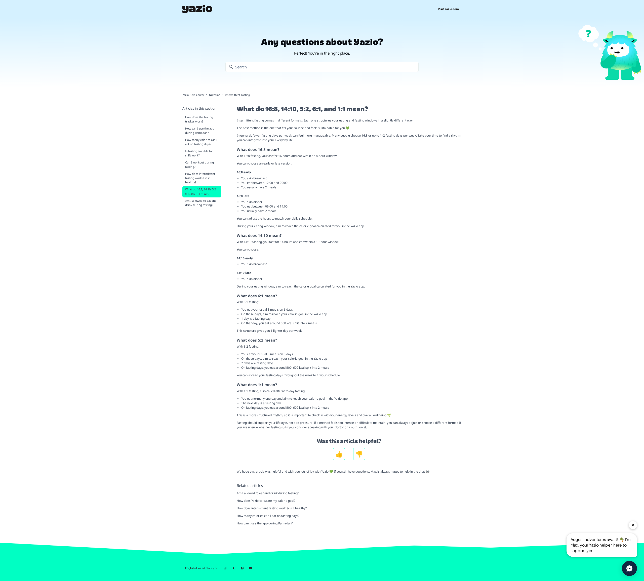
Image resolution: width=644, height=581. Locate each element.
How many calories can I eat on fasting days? (268, 516)
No (359, 454)
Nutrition (214, 95)
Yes (339, 454)
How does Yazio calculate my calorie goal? (266, 501)
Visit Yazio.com (448, 9)
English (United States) (200, 568)
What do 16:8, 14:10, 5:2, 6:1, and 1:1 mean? (201, 191)
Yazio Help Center (193, 95)
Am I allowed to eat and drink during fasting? (268, 493)
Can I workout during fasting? (199, 164)
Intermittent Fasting (237, 95)
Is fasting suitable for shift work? (199, 153)
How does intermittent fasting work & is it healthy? (272, 508)
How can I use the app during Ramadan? (265, 523)
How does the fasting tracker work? (199, 119)
